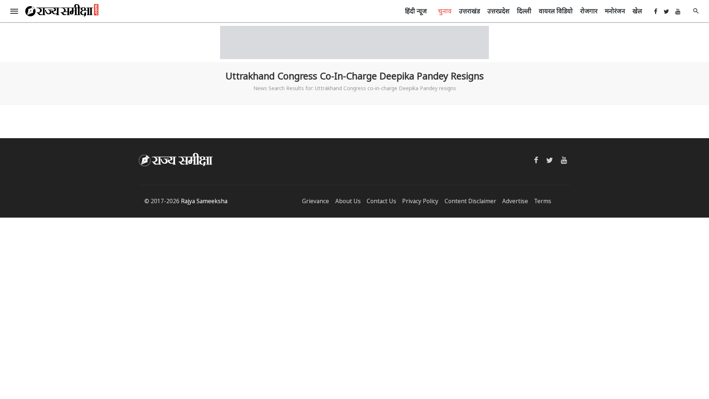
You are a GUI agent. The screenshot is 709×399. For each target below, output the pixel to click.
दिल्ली (524, 11)
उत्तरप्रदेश (498, 11)
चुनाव (445, 10)
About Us (348, 201)
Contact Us (381, 201)
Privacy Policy (420, 201)
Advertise (515, 201)
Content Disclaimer (470, 201)
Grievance (315, 201)
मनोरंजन (615, 11)
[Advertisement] (354, 42)
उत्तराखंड (469, 11)
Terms (542, 201)
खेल (637, 11)
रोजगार (588, 11)
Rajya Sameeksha (204, 201)
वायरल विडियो (556, 11)
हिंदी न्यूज (416, 11)
